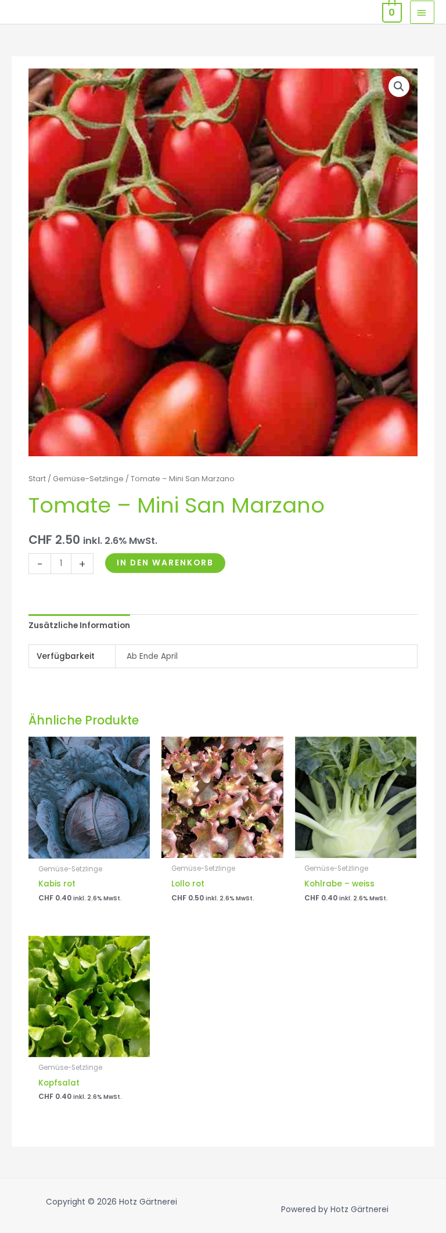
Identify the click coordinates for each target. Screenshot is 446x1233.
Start (37, 479)
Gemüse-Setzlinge (88, 479)
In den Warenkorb (165, 562)
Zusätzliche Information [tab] (79, 625)
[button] (399, 86)
